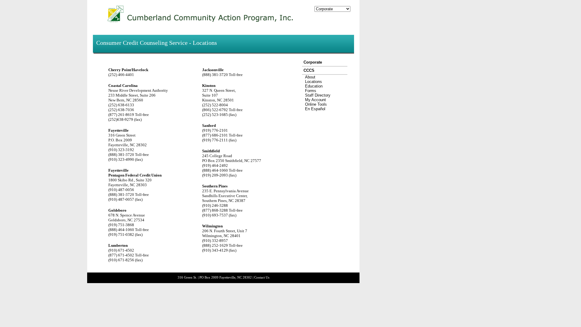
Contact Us (261, 277)
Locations (313, 81)
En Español (315, 109)
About (310, 77)
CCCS (309, 70)
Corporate (313, 62)
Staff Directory (317, 95)
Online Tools (316, 104)
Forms (310, 90)
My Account (315, 99)
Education (314, 86)
